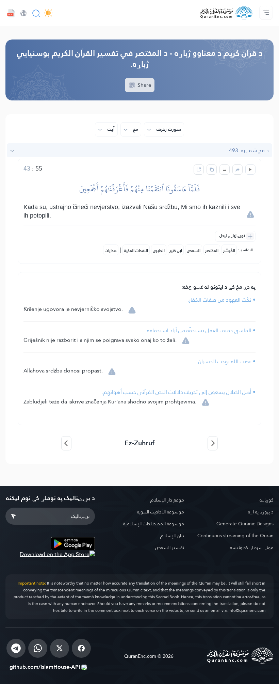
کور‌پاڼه (267, 499)
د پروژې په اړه (261, 511)
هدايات (111, 250)
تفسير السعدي (169, 547)
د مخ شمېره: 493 (249, 150)
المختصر (211, 250)
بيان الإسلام (172, 535)
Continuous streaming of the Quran (235, 535)
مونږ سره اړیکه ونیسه (252, 547)
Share (143, 85)
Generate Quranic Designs (245, 523)
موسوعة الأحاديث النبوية (160, 511)
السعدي (193, 250)
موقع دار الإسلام (167, 499)
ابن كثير (175, 250)
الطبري (159, 250)
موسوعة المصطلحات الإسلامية (153, 523)
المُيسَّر (229, 250)
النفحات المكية (136, 250)
